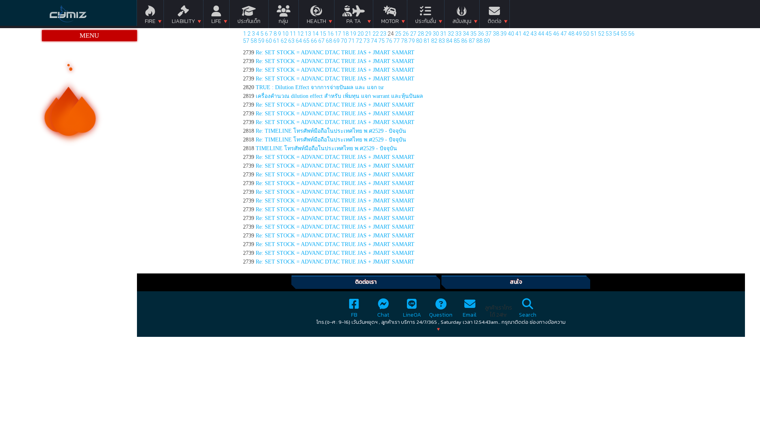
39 (503, 34)
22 (375, 34)
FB (354, 315)
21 (368, 34)
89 (487, 41)
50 (586, 34)
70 (344, 41)
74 (374, 41)
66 (314, 41)
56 (631, 34)
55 (624, 34)
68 (329, 41)
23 (383, 34)
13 (308, 34)
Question (440, 315)
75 (381, 41)
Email (470, 315)
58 (254, 41)
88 (479, 41)
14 (315, 34)
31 (443, 34)
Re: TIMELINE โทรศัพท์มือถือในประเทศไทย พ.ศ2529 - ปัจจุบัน (331, 131)
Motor (390, 21)
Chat (383, 315)
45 (548, 34)
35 (473, 34)
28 (421, 34)
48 (571, 34)
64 (299, 41)
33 (458, 34)
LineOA (412, 315)
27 (413, 34)
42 (526, 34)
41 (518, 34)
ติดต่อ (495, 21)
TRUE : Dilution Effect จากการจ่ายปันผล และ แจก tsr (320, 87)
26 (406, 34)
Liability (183, 21)
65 (306, 41)
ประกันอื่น (425, 21)
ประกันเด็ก (249, 21)
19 (353, 34)
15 (323, 34)
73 (366, 41)
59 (261, 41)
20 (360, 34)
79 (411, 41)
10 (285, 34)
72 (359, 41)
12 (300, 34)
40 (511, 34)
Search (527, 315)
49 (579, 34)
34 (466, 34)
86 (464, 41)
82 (434, 41)
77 (396, 41)
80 (419, 41)
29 (428, 34)
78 (404, 41)
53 (609, 34)
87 (472, 41)
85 (457, 41)
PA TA (353, 21)
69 (336, 41)
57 (246, 41)
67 (321, 41)
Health (316, 21)
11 (293, 34)
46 (556, 34)
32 (451, 34)
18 (345, 34)
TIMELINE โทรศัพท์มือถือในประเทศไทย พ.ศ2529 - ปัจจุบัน (326, 148)
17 (338, 34)
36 (481, 34)
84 (449, 41)
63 (291, 41)
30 (436, 34)
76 (389, 41)
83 (442, 41)
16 (330, 34)
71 (351, 41)
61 (276, 41)
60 (269, 41)
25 (398, 34)
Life (216, 21)
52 (601, 34)
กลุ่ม (283, 21)
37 (488, 34)
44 (541, 34)
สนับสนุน (461, 21)
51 (594, 34)
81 (427, 41)
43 (533, 34)
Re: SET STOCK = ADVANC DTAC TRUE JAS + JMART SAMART (335, 52)
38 (496, 34)
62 (284, 41)
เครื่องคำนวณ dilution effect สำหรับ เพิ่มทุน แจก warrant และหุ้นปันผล (339, 96)
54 (616, 34)
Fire (150, 21)
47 (563, 34)
